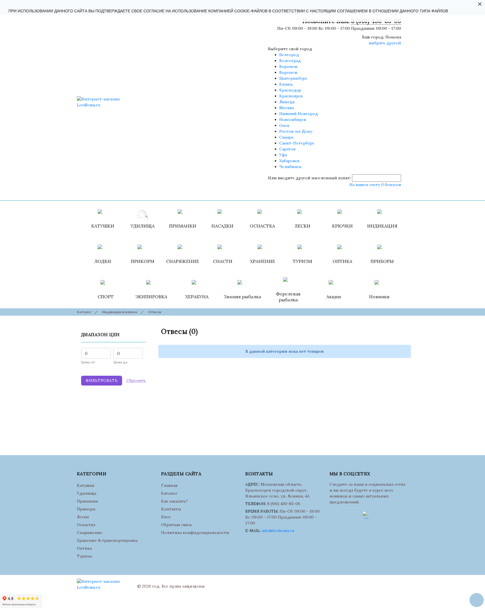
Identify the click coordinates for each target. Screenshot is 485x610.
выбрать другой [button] (385, 42)
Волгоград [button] (290, 60)
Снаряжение (89, 532)
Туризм (84, 556)
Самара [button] (286, 137)
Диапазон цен (100, 334)
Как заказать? (174, 501)
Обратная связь (176, 524)
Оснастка (86, 524)
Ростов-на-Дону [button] (295, 131)
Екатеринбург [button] (293, 78)
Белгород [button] (289, 54)
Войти (270, 193)
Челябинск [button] (290, 166)
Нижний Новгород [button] (298, 113)
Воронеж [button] (288, 66)
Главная (169, 485)
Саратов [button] (287, 149)
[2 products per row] (398, 331)
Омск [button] (284, 125)
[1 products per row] (390, 331)
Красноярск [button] (291, 95)
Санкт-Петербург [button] (296, 143)
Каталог (169, 493)
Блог (166, 516)
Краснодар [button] (290, 90)
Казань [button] (286, 84)
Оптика (84, 548)
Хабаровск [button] (289, 160)
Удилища (86, 493)
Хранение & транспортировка (107, 540)
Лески (83, 516)
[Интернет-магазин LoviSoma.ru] (105, 102)
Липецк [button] (287, 101)
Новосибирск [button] (292, 119)
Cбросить (136, 381)
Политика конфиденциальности (195, 532)
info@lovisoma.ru (278, 530)
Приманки (87, 501)
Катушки (85, 485)
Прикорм (86, 509)
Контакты (171, 509)
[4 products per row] (405, 331)
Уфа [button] (283, 154)
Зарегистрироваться (301, 193)
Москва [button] (286, 107)
